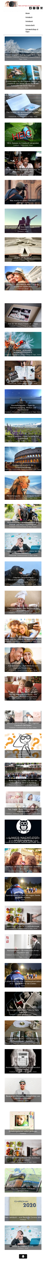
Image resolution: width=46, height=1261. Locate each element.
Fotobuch (29, 17)
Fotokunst (29, 21)
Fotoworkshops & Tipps (32, 30)
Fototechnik (30, 25)
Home (28, 13)
